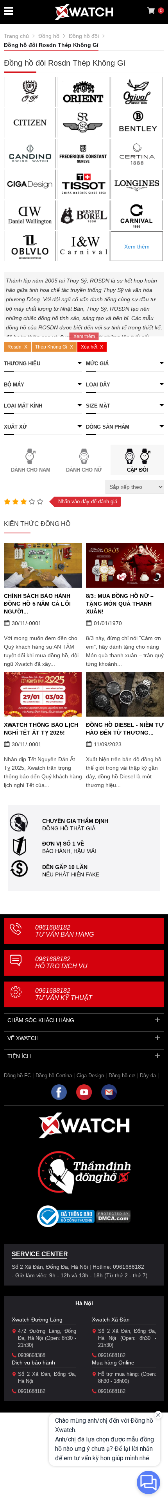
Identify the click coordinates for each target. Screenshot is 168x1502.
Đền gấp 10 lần (65, 867)
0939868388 (31, 1355)
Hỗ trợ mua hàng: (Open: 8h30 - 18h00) (127, 1377)
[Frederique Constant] (83, 153)
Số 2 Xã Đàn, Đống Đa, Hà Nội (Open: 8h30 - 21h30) (127, 1338)
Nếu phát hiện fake (70, 874)
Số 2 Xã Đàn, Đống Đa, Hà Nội (47, 1377)
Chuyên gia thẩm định (75, 821)
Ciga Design (90, 1075)
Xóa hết (89, 347)
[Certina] (137, 153)
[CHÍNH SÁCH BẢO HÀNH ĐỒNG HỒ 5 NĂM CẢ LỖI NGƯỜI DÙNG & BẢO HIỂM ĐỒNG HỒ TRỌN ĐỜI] (43, 565)
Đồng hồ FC (17, 1075)
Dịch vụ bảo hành (33, 1362)
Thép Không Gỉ (51, 347)
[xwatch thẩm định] (84, 1172)
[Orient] (83, 92)
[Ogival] (137, 92)
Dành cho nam (30, 470)
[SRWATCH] (83, 123)
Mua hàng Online (113, 1362)
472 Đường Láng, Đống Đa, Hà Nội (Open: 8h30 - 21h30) (47, 1338)
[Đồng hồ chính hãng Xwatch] (84, 12)
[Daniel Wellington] (30, 215)
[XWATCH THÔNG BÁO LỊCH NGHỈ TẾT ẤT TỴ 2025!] (43, 694)
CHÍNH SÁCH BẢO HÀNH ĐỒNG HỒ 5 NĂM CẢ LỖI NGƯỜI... (37, 604)
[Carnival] (137, 215)
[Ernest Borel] (83, 215)
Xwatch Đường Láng (37, 1319)
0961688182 (64, 931)
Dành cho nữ (84, 470)
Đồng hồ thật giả (68, 828)
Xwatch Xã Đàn (111, 1319)
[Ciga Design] (30, 184)
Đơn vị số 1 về (63, 843)
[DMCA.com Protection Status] (113, 1218)
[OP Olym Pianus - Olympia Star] (30, 92)
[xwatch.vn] (84, 1125)
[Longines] (137, 184)
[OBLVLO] (30, 246)
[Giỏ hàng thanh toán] (151, 10)
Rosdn (14, 347)
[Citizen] (30, 123)
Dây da (148, 1075)
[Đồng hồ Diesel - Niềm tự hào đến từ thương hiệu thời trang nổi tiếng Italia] (125, 694)
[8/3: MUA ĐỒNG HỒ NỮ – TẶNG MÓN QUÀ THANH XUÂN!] (125, 565)
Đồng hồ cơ (122, 1075)
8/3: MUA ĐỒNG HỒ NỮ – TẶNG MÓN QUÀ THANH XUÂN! (120, 604)
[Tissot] (83, 184)
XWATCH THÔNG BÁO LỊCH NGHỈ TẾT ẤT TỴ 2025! (41, 729)
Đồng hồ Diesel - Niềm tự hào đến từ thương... (125, 729)
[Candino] (30, 153)
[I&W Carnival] (83, 246)
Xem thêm (137, 246)
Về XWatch (23, 1038)
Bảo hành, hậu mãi (69, 851)
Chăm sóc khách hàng (40, 1020)
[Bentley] (137, 123)
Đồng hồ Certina (54, 1075)
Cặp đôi (137, 470)
